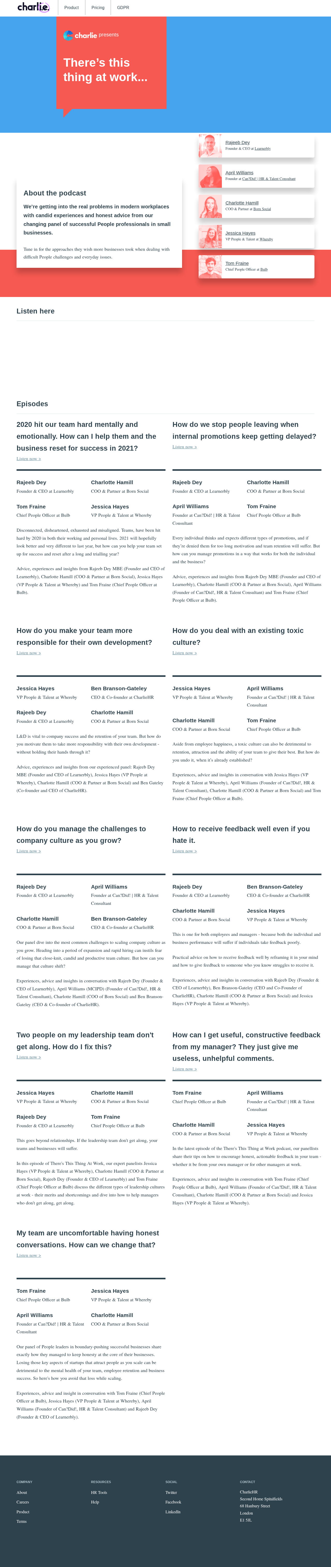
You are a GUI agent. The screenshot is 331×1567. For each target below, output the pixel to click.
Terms (22, 1521)
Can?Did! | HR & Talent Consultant (269, 178)
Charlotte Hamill (242, 203)
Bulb (264, 269)
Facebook (173, 1502)
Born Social (262, 208)
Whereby (266, 239)
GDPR (123, 7)
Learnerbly (263, 148)
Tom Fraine (237, 263)
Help (95, 1502)
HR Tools (99, 1492)
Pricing (98, 7)
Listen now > (29, 458)
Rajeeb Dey (237, 142)
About (22, 1492)
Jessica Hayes (240, 233)
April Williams (239, 172)
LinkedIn (173, 1511)
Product (71, 7)
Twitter (171, 1492)
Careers (23, 1502)
